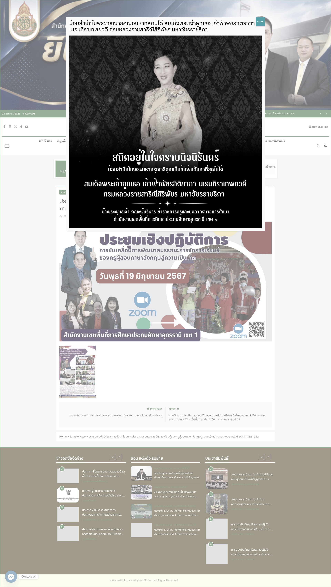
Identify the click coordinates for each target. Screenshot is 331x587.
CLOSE (260, 21)
